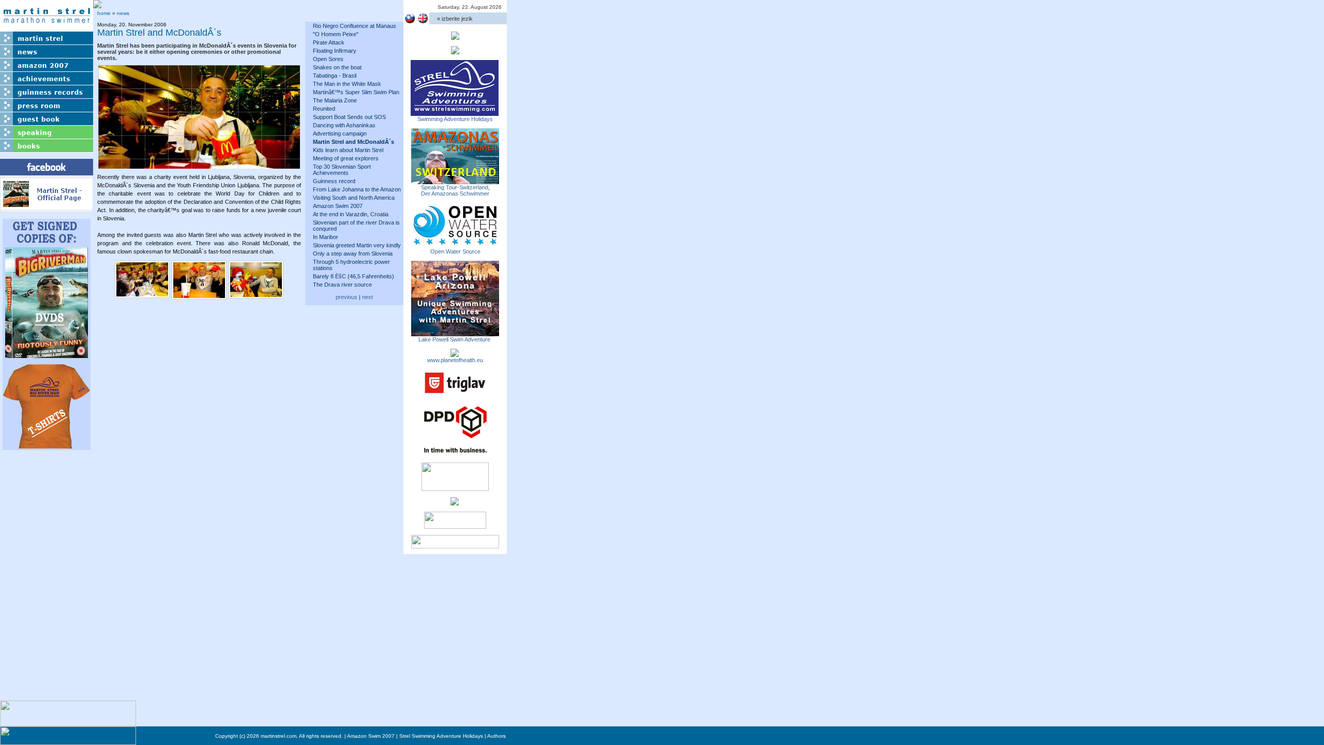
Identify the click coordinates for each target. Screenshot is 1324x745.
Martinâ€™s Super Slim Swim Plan (356, 92)
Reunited (324, 109)
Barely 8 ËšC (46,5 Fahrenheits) (353, 276)
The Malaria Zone (335, 100)
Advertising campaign (340, 133)
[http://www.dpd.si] (455, 453)
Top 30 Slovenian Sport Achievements (342, 169)
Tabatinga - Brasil (334, 75)
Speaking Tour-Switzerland (454, 187)
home (104, 13)
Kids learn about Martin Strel (348, 150)
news (123, 13)
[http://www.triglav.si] (455, 393)
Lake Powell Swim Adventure (455, 339)
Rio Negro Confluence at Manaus (354, 26)
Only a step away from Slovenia (353, 253)
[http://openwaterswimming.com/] (455, 245)
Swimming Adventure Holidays (455, 119)
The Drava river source (342, 284)
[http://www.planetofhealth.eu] (454, 354)
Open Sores (328, 59)
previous (346, 297)
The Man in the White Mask (347, 84)
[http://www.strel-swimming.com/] (455, 113)
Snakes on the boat (337, 67)
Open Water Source (455, 251)
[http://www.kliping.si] (455, 545)
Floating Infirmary (334, 51)
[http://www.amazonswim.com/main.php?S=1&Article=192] (455, 181)
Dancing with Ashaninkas (344, 125)
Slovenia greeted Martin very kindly (357, 245)
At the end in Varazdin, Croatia (350, 214)
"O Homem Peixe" (335, 34)
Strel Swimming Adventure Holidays (441, 736)
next (367, 297)
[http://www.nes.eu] (455, 488)
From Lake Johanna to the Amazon (357, 189)
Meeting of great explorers (346, 158)
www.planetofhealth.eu (455, 360)
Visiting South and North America (354, 198)
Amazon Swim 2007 (338, 206)
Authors (496, 736)
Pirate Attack (328, 42)
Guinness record (334, 181)
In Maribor (325, 237)
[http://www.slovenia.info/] (454, 502)
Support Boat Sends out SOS (349, 117)
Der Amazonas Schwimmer (455, 193)
